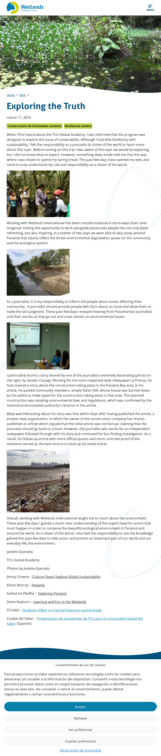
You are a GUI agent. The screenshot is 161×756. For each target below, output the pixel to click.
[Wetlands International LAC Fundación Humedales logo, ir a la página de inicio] (25, 8)
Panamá (38, 585)
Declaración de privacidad (80, 750)
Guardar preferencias (80, 741)
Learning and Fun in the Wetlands (59, 601)
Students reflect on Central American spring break (61, 610)
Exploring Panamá (52, 593)
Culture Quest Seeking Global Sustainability (66, 576)
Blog (22, 95)
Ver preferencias (80, 730)
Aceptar (80, 707)
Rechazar (80, 718)
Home (11, 95)
